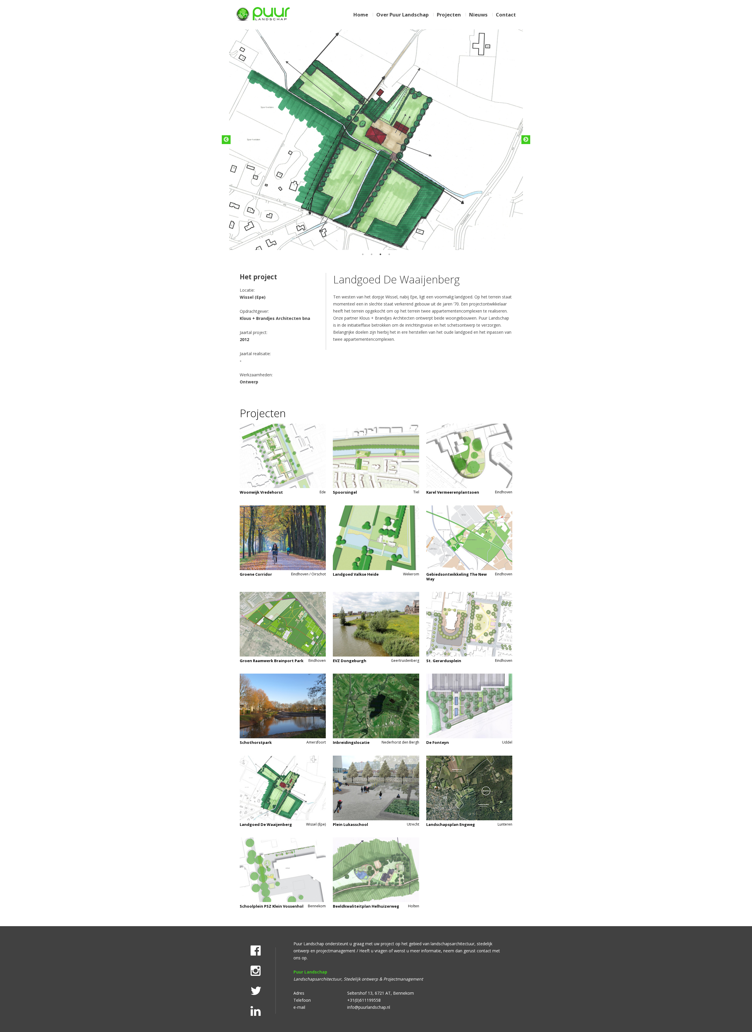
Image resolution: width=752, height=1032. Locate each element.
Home (360, 14)
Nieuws (478, 14)
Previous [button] (226, 139)
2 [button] (372, 254)
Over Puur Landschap (402, 14)
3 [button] (380, 254)
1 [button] (363, 254)
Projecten (449, 14)
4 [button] (389, 254)
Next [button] (525, 139)
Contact (506, 14)
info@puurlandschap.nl (368, 1007)
